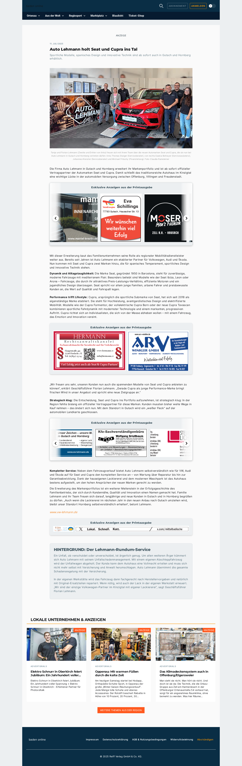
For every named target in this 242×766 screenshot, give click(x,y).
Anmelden (198, 6)
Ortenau (32, 15)
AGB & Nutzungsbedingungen (149, 739)
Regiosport (75, 15)
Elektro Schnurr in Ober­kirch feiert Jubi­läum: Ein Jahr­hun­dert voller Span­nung (56, 673)
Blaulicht (117, 15)
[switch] (212, 6)
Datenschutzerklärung (115, 739)
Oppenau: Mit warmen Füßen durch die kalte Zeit (116, 673)
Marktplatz (97, 15)
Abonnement (178, 6)
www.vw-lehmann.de (63, 512)
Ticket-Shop (136, 15)
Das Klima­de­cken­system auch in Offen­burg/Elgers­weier (184, 673)
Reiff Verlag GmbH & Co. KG (125, 756)
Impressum (92, 739)
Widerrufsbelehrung (181, 739)
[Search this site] (161, 6)
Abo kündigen (205, 739)
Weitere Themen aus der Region (121, 710)
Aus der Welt (52, 15)
